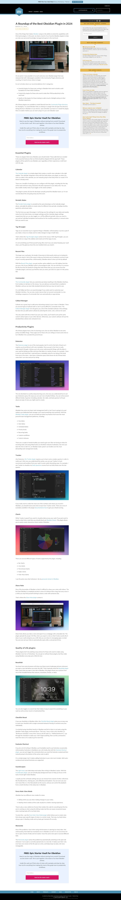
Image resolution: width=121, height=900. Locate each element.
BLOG (41, 11)
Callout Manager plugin (23, 308)
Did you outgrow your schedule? (92, 108)
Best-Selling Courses (95, 42)
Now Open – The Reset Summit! (92, 103)
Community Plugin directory (59, 104)
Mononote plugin (23, 840)
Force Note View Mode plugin (38, 815)
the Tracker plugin (30, 459)
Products (45, 892)
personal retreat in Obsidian (50, 579)
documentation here (41, 508)
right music (21, 770)
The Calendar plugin (22, 173)
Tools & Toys (75, 896)
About (38, 892)
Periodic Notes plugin (24, 204)
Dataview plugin (23, 345)
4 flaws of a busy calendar (90, 74)
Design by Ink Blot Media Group (51, 898)
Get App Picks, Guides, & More (95, 23)
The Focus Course (67, 896)
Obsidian (36, 34)
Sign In (107, 5)
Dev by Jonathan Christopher (69, 898)
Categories (83, 10)
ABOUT (31, 11)
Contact (53, 892)
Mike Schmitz (23, 28)
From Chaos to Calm (88, 90)
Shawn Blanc (51, 896)
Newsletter (68, 892)
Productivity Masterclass (90, 54)
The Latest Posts (95, 70)
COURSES (36, 11)
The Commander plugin (23, 282)
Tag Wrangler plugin (32, 237)
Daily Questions (37, 465)
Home (31, 892)
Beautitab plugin (63, 668)
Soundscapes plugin (21, 772)
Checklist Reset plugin (47, 721)
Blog (60, 892)
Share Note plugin (31, 597)
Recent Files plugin (26, 263)
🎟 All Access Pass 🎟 (89, 46)
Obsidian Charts (51, 520)
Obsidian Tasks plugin (22, 414)
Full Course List (87, 60)
